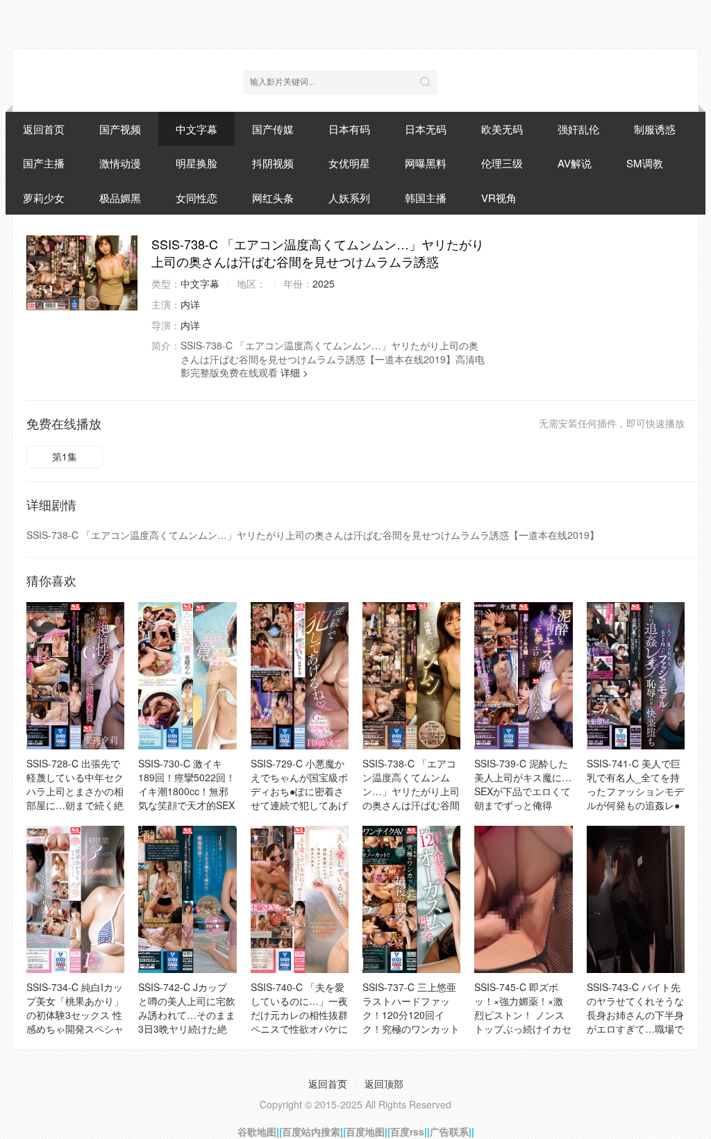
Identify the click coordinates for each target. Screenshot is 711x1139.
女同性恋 (196, 197)
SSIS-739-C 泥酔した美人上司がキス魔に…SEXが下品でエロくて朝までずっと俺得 (522, 784)
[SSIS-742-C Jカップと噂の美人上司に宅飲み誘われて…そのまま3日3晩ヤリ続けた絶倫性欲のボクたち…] (187, 899)
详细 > (294, 372)
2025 (323, 283)
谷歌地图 (256, 1131)
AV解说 (575, 163)
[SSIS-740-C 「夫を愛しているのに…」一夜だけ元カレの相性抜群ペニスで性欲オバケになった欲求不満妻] (300, 899)
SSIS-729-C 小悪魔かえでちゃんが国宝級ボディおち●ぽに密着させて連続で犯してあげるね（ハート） (299, 791)
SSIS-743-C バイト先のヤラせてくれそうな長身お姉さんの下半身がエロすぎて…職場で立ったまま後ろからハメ (635, 1021)
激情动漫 (120, 163)
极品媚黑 (120, 197)
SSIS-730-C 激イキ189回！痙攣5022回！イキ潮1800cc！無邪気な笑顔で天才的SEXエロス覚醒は (186, 791)
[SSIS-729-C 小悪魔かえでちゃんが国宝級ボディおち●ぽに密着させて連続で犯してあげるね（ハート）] (300, 675)
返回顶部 (384, 1083)
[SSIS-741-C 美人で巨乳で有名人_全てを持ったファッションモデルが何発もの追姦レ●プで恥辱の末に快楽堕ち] (636, 675)
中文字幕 (196, 129)
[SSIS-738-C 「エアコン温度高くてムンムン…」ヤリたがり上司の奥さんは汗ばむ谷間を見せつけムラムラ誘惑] (81, 272)
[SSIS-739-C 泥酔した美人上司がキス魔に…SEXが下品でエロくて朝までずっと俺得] (523, 675)
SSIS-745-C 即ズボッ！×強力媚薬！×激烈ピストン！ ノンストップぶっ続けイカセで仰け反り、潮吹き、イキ (522, 1021)
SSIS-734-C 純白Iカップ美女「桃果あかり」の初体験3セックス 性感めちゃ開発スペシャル (75, 1014)
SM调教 (644, 163)
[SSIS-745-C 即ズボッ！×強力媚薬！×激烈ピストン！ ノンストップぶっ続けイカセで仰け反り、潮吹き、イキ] (523, 899)
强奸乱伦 (578, 129)
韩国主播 (425, 197)
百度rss (407, 1131)
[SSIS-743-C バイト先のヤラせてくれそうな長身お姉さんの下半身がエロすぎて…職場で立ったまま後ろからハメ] (636, 899)
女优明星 (349, 163)
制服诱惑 (655, 129)
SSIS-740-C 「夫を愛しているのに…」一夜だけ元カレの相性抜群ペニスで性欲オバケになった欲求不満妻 (299, 1014)
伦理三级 (502, 163)
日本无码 (425, 129)
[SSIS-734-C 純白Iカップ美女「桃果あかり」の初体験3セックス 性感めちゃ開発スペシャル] (75, 899)
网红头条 (273, 197)
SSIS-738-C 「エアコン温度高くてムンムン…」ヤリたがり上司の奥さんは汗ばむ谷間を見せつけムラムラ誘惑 (411, 798)
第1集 (64, 456)
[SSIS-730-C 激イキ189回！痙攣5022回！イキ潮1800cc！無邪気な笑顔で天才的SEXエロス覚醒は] (187, 675)
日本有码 (349, 129)
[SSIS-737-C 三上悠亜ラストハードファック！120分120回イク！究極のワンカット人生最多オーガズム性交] (411, 899)
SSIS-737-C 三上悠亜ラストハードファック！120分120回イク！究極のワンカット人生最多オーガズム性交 (411, 1021)
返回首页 (44, 129)
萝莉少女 (44, 197)
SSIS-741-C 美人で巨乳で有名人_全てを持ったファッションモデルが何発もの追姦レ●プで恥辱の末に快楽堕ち (635, 798)
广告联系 (449, 1131)
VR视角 (499, 197)
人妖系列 (349, 197)
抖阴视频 (273, 163)
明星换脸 (196, 163)
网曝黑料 (425, 163)
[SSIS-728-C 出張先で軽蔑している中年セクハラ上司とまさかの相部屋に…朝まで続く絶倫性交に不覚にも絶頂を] (75, 675)
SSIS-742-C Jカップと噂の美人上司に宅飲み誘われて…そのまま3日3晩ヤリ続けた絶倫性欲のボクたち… (186, 1014)
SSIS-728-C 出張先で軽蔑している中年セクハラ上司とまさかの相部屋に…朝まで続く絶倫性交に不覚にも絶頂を (75, 798)
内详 (190, 304)
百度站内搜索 (311, 1131)
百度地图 (365, 1131)
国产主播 (44, 163)
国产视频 (120, 129)
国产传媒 (273, 129)
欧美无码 (502, 129)
